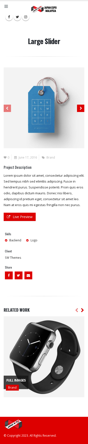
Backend (15, 240)
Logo (34, 240)
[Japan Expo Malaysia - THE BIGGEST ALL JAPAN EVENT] (44, 8)
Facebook (9, 275)
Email (28, 275)
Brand (50, 157)
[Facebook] (9, 17)
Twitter (18, 275)
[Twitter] (17, 17)
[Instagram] (25, 17)
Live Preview (23, 216)
